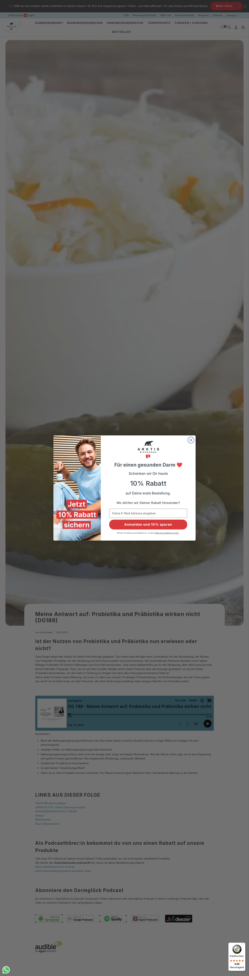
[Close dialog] (191, 440)
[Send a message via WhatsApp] (6, 970)
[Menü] (243, 945)
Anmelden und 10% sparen (148, 524)
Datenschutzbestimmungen (166, 533)
